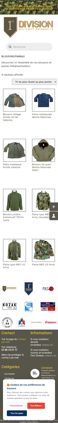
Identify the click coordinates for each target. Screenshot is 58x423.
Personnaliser (16, 406)
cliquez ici (50, 355)
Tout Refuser (36, 406)
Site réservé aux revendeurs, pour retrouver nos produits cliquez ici (29, 7)
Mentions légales (46, 420)
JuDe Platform (33, 422)
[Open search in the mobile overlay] (29, 46)
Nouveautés (9, 374)
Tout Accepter (17, 413)
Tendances (9, 378)
